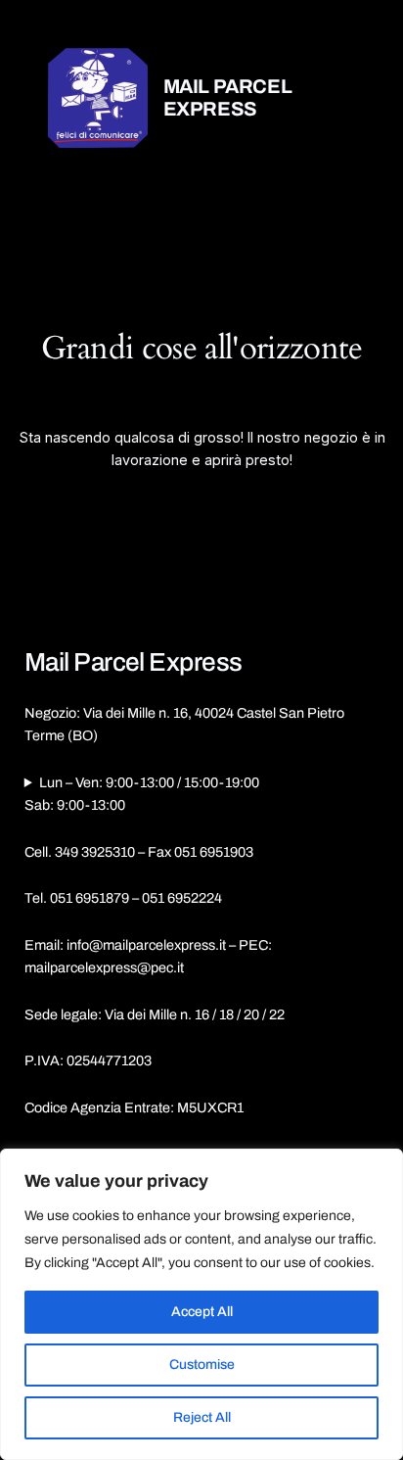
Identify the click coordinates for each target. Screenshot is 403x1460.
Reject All (202, 1417)
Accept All (202, 1311)
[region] (201, 1304)
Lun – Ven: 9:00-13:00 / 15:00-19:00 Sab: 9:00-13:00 (141, 794)
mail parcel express (227, 97)
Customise (202, 1364)
